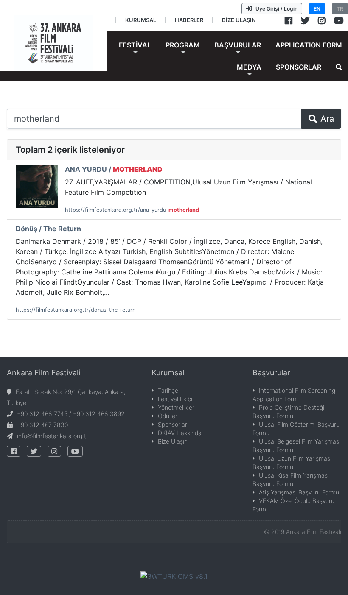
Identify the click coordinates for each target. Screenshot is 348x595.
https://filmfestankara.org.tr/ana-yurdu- (132, 210)
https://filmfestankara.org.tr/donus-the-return (75, 310)
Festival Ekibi (175, 398)
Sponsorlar (172, 424)
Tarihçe (168, 390)
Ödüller (167, 415)
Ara (327, 119)
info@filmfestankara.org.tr (52, 435)
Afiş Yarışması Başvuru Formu (299, 492)
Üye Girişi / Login (276, 9)
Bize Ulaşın (173, 441)
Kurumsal (168, 372)
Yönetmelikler (176, 407)
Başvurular (271, 372)
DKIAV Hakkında (180, 432)
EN (317, 9)
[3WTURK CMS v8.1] (174, 575)
